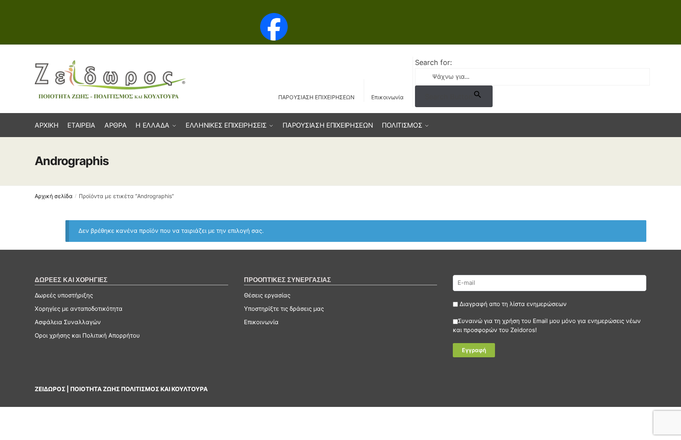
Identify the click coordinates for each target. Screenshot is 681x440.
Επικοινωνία (387, 97)
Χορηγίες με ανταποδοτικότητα (79, 308)
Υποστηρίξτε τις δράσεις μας (284, 308)
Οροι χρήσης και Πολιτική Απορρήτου (87, 335)
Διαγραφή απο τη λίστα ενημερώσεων (512, 304)
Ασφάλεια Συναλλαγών (68, 322)
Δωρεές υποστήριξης (64, 295)
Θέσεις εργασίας (267, 295)
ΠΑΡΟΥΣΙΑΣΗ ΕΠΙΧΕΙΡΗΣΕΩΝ (316, 97)
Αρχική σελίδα (54, 196)
